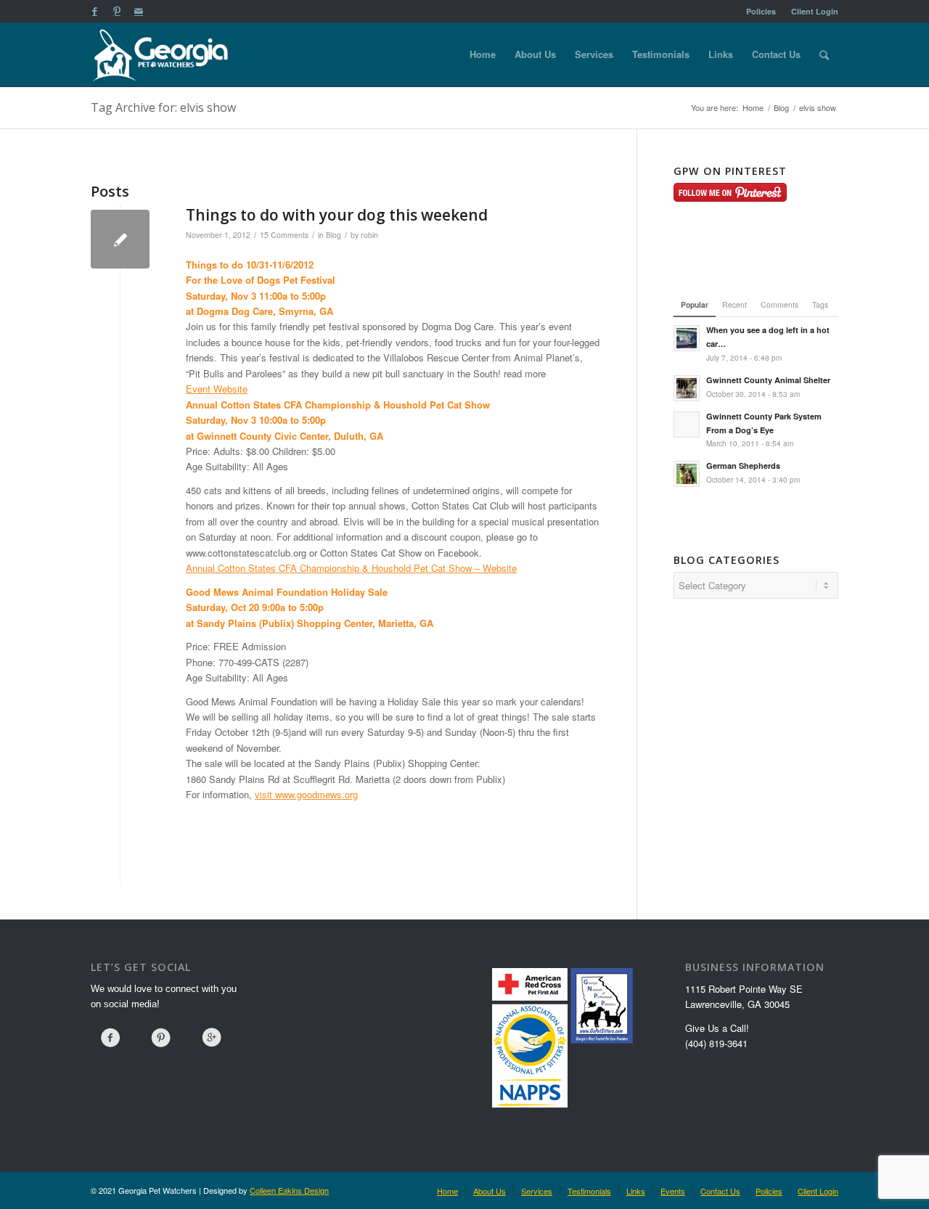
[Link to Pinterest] (116, 11)
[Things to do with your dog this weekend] (120, 239)
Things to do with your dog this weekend (337, 215)
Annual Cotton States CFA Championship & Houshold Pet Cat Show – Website (351, 568)
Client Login (814, 11)
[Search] (824, 54)
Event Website (216, 389)
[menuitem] (761, 11)
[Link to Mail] (139, 11)
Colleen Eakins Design (289, 1190)
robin (369, 234)
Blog (333, 234)
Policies (761, 11)
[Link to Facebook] (94, 11)
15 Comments (284, 234)
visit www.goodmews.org (306, 794)
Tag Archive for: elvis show (163, 107)
